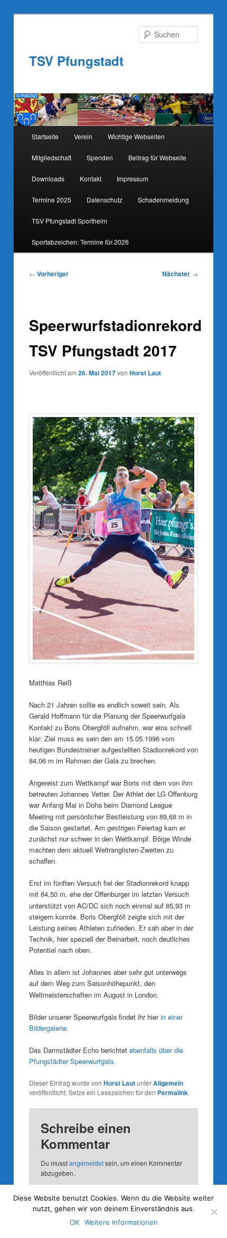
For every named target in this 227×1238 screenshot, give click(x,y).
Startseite (45, 136)
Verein (83, 136)
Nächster (180, 273)
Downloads (48, 178)
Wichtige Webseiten (136, 136)
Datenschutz (104, 199)
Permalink (172, 1092)
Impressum (132, 178)
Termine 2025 (51, 199)
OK (74, 1222)
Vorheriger (49, 273)
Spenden (100, 157)
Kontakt (90, 178)
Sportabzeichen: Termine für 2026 (80, 241)
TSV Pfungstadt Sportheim (69, 220)
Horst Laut (145, 373)
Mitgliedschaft (51, 157)
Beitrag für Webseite (157, 157)
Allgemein (168, 1083)
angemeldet (86, 1162)
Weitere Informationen (121, 1222)
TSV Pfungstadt (76, 61)
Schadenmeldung (163, 199)
